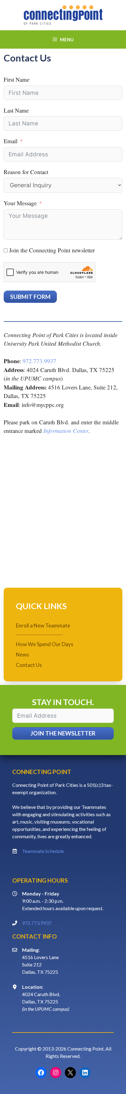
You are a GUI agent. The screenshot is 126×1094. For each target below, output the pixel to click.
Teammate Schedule (43, 851)
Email (10, 141)
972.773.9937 (39, 361)
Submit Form (30, 296)
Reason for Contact (26, 172)
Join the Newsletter (63, 733)
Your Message (20, 203)
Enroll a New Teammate (43, 625)
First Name (16, 79)
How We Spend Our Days (44, 644)
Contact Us (29, 665)
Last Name (16, 110)
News (22, 654)
